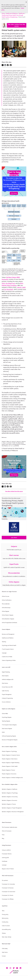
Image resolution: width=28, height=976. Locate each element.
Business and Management (8, 634)
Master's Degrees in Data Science (9, 759)
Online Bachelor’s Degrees (8, 618)
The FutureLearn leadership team (9, 827)
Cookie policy (5, 922)
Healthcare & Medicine (12, 13)
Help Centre (5, 952)
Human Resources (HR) (7, 687)
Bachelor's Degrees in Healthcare (9, 789)
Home (3, 13)
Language (4, 653)
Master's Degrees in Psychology (9, 751)
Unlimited (4, 865)
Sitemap (4, 933)
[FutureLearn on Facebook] (7, 968)
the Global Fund (10, 283)
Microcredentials (6, 604)
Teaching (4, 641)
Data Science (5, 683)
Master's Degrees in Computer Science (11, 755)
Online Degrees (5, 611)
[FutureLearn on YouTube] (17, 968)
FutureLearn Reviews (7, 853)
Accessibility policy (6, 929)
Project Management (6, 694)
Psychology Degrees (6, 717)
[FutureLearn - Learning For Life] (14, 971)
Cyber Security (5, 690)
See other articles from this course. (16, 25)
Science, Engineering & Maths (9, 660)
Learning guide (5, 857)
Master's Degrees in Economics (9, 773)
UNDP (23, 287)
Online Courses (5, 596)
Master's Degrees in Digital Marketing (10, 762)
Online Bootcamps (6, 607)
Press (3, 834)
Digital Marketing (6, 672)
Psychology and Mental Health (9, 645)
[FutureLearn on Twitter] (13, 968)
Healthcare (21, 13)
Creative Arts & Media (7, 656)
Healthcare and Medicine (7, 638)
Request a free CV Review (8, 868)
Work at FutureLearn (6, 831)
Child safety (5, 948)
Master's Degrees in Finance (8, 770)
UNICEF (19, 287)
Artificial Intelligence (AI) (7, 679)
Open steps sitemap (6, 937)
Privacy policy (5, 914)
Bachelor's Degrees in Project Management (12, 808)
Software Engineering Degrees (9, 736)
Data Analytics (5, 675)
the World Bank (8, 289)
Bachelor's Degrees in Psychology (10, 793)
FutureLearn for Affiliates (8, 899)
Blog (3, 838)
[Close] (26, 2)
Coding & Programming (7, 698)
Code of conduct (6, 925)
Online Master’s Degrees (7, 615)
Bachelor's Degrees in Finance (9, 804)
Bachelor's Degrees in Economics (9, 800)
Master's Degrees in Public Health (10, 766)
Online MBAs (5, 713)
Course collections (6, 702)
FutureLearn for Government (8, 891)
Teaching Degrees (6, 721)
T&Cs (3, 910)
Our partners (5, 880)
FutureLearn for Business (8, 888)
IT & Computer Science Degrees (9, 724)
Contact (4, 956)
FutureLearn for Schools (7, 895)
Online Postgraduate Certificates (9, 622)
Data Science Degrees (7, 728)
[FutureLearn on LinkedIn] (20, 968)
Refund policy (5, 918)
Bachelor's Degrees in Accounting (9, 796)
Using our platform (6, 850)
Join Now (14, 537)
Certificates (4, 861)
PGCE (3, 732)
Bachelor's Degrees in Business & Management (13, 811)
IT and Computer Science (8, 649)
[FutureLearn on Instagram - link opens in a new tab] (10, 968)
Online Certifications (6, 600)
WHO (3, 283)
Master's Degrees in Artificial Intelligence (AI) (12, 777)
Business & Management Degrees (9, 739)
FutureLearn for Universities (8, 884)
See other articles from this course (14, 491)
